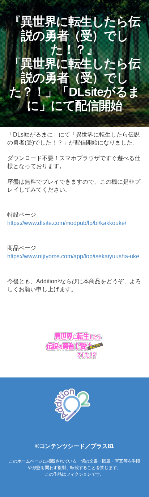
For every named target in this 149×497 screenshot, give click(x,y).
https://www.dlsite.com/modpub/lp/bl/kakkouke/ (66, 223)
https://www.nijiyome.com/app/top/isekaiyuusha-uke (73, 256)
